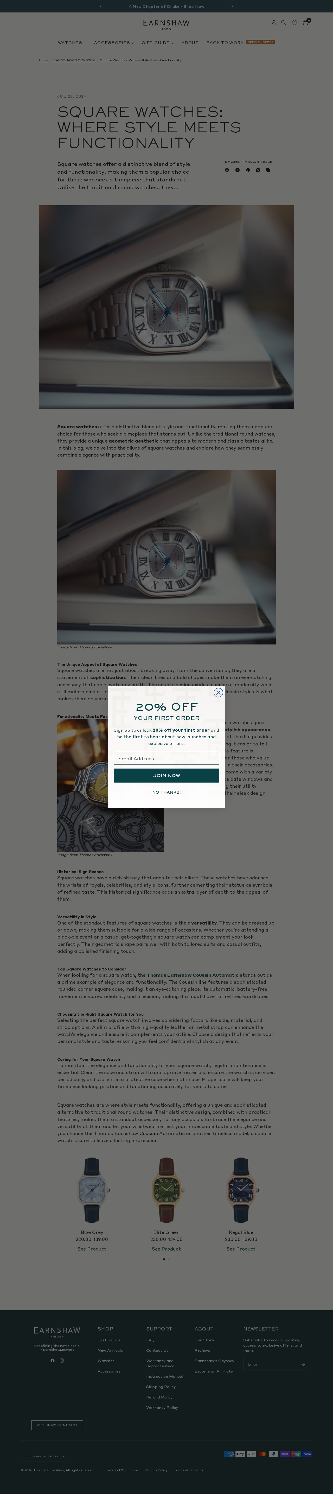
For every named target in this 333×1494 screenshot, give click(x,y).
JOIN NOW (166, 775)
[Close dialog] (218, 692)
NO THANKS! (166, 792)
